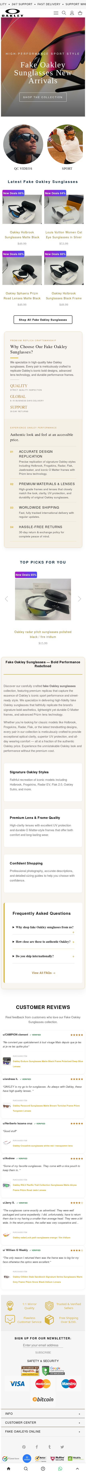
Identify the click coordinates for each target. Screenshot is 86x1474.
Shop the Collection (43, 97)
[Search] (64, 13)
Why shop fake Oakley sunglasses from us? (45, 927)
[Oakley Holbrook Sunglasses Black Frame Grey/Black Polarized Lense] (63, 270)
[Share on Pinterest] (24, 1446)
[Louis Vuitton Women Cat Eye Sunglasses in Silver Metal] (63, 209)
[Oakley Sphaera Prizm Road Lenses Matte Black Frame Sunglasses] (22, 270)
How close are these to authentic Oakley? (43, 941)
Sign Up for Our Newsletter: (43, 1338)
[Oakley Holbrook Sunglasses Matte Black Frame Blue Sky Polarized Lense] (22, 209)
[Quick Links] (72, 13)
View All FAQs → (43, 973)
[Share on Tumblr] (49, 1446)
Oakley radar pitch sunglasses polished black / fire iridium (43, 634)
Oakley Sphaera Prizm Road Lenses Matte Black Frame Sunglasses (22, 298)
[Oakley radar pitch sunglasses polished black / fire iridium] (43, 599)
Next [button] (79, 599)
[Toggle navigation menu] (56, 13)
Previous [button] (7, 599)
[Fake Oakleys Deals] (11, 11)
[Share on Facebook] (37, 1446)
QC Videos (23, 168)
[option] (43, 609)
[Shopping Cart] (80, 13)
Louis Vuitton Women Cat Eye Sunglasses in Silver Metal (64, 237)
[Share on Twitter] (62, 1446)
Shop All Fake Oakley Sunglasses (43, 320)
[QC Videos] (23, 144)
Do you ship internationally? (35, 956)
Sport (67, 168)
